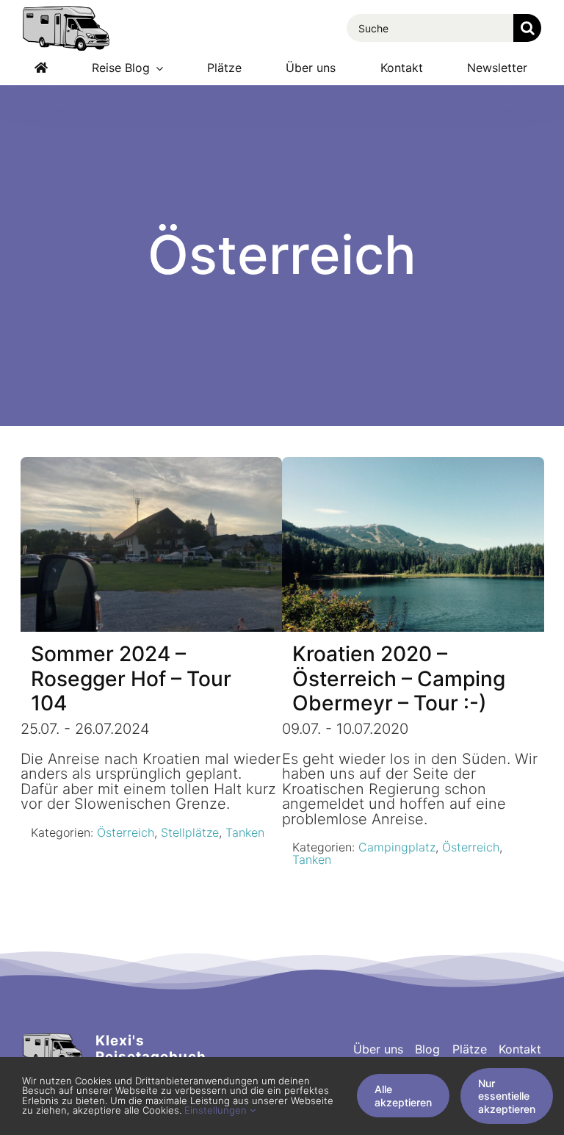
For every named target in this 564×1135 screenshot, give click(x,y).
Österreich (125, 832)
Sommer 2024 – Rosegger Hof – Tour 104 (131, 678)
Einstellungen (217, 1110)
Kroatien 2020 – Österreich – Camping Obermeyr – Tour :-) (398, 678)
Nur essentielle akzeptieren (506, 1096)
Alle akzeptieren (403, 1096)
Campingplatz (396, 847)
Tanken (244, 832)
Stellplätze (190, 832)
